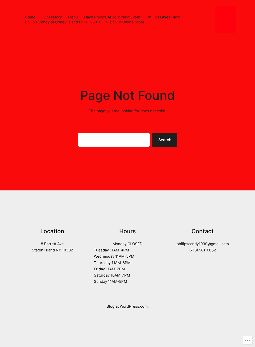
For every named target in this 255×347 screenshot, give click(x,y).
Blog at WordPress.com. (128, 306)
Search (164, 139)
